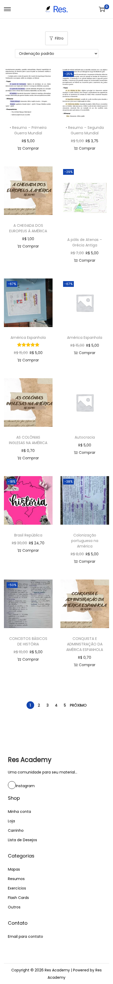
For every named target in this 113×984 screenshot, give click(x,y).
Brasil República (28, 535)
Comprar (30, 148)
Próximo (78, 705)
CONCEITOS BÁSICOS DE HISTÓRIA (28, 641)
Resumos (16, 878)
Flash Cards (18, 897)
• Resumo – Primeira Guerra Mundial (28, 130)
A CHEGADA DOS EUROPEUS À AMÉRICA (28, 228)
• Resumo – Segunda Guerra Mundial (85, 130)
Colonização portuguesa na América (84, 541)
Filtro (59, 38)
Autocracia (85, 437)
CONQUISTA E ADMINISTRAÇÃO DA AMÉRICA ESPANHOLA (84, 644)
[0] (102, 9)
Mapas (14, 869)
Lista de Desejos (22, 840)
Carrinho (16, 830)
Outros (14, 907)
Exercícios (17, 888)
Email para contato (25, 936)
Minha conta (19, 811)
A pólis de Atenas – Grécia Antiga (84, 242)
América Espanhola (28, 337)
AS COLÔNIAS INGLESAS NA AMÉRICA (28, 440)
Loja (11, 821)
